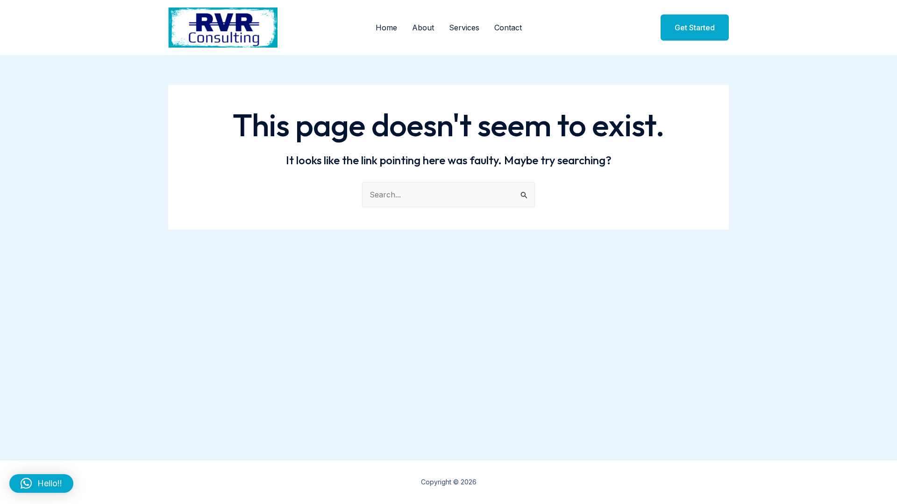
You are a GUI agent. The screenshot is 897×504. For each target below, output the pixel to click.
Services (464, 27)
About (423, 27)
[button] (689, 27)
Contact (508, 27)
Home (386, 27)
